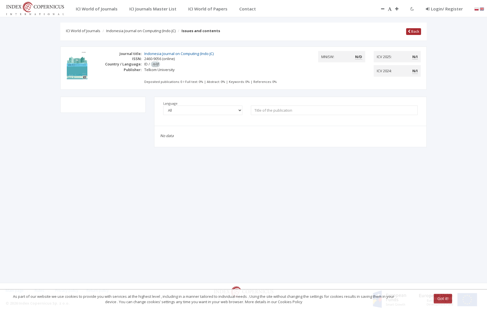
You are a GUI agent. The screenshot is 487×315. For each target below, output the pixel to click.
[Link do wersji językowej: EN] (482, 8)
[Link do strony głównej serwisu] (35, 7)
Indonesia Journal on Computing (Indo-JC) (141, 30)
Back (414, 31)
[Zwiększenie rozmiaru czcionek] (399, 8)
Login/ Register (447, 9)
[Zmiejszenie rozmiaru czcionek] (380, 8)
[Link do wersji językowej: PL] (476, 8)
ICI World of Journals (83, 30)
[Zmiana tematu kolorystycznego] (412, 8)
